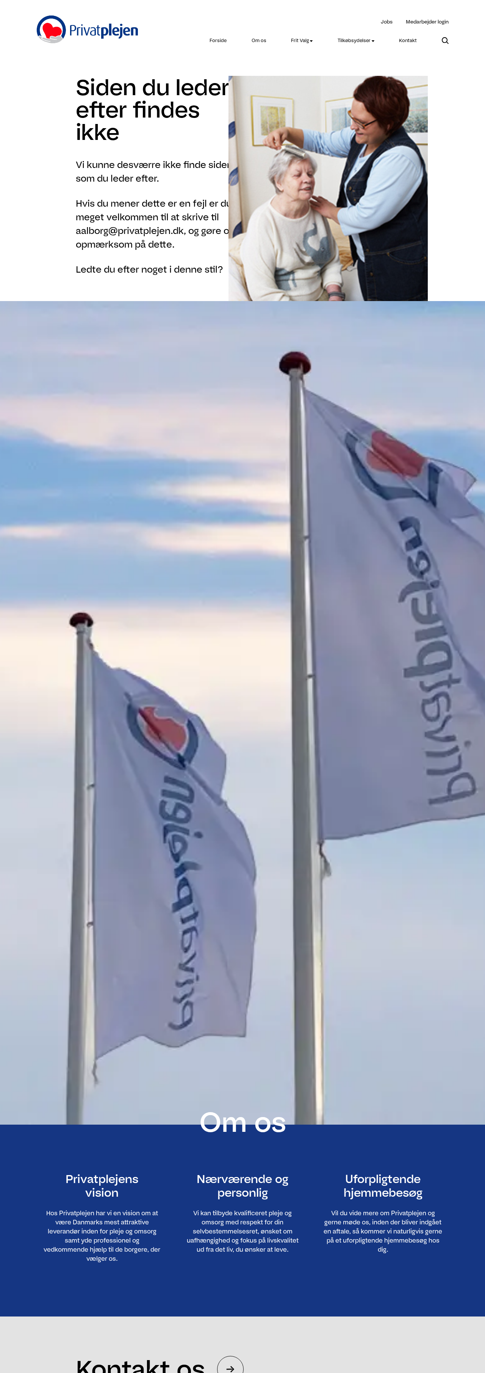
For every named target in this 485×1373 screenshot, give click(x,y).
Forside (218, 40)
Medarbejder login (427, 22)
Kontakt (408, 40)
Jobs (387, 22)
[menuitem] (218, 40)
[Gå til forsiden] (87, 25)
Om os (259, 40)
